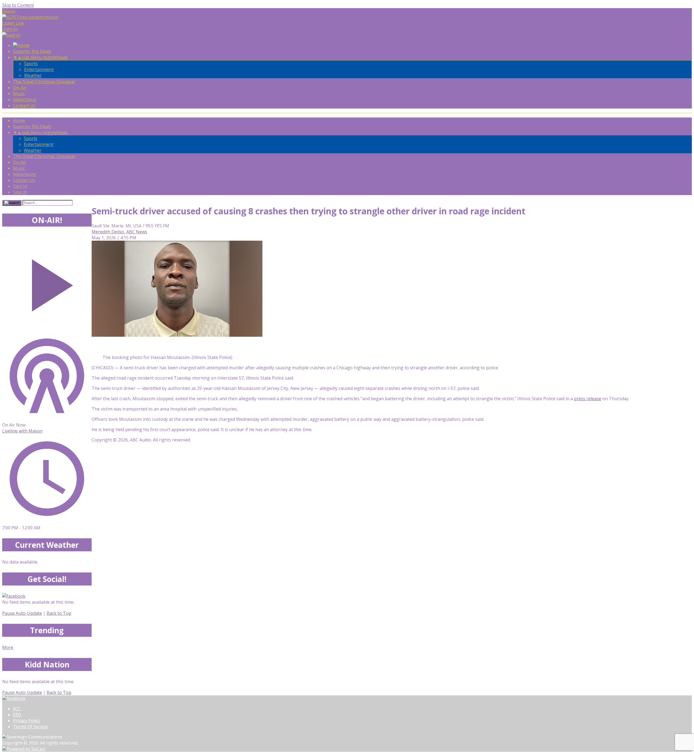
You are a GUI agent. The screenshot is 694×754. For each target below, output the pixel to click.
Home (19, 120)
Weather (33, 75)
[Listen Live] (47, 282)
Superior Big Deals (32, 51)
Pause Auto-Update (22, 613)
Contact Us (24, 106)
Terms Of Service (30, 727)
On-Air (19, 88)
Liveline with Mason (22, 431)
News (62, 57)
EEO (17, 715)
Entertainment (39, 69)
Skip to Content (18, 5)
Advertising (24, 100)
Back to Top (59, 613)
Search (20, 192)
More (7, 647)
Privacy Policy (26, 721)
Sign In (20, 186)
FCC (17, 709)
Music (19, 94)
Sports (31, 63)
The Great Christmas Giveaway (44, 82)
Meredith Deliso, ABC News (119, 232)
